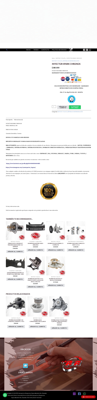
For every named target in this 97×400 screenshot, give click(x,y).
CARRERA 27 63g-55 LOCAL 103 (25, 353)
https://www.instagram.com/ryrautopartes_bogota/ (21, 167)
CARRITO (25, 376)
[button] (7, 50)
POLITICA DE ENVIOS (59, 50)
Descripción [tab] (9, 119)
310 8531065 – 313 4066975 (25, 355)
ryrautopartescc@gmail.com (25, 357)
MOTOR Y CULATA (60, 58)
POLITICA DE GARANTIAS (25, 382)
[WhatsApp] (90, 50)
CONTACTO (25, 378)
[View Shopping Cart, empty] (70, 49)
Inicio (28, 50)
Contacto (45, 50)
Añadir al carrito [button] (15, 251)
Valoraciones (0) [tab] (18, 119)
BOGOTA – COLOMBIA (25, 359)
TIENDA (25, 380)
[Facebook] (84, 50)
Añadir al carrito (63, 107)
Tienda (35, 50)
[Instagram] (87, 50)
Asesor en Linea (75, 107)
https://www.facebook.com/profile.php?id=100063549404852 (23, 163)
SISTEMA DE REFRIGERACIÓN (71, 61)
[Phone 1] (89, 393)
